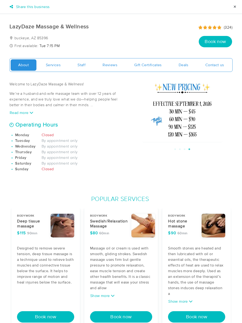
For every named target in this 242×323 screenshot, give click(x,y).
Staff (82, 65)
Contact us (214, 65)
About (23, 65)
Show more (100, 296)
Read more (20, 113)
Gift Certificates (148, 65)
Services (53, 65)
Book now (215, 41)
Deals (183, 65)
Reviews (110, 65)
